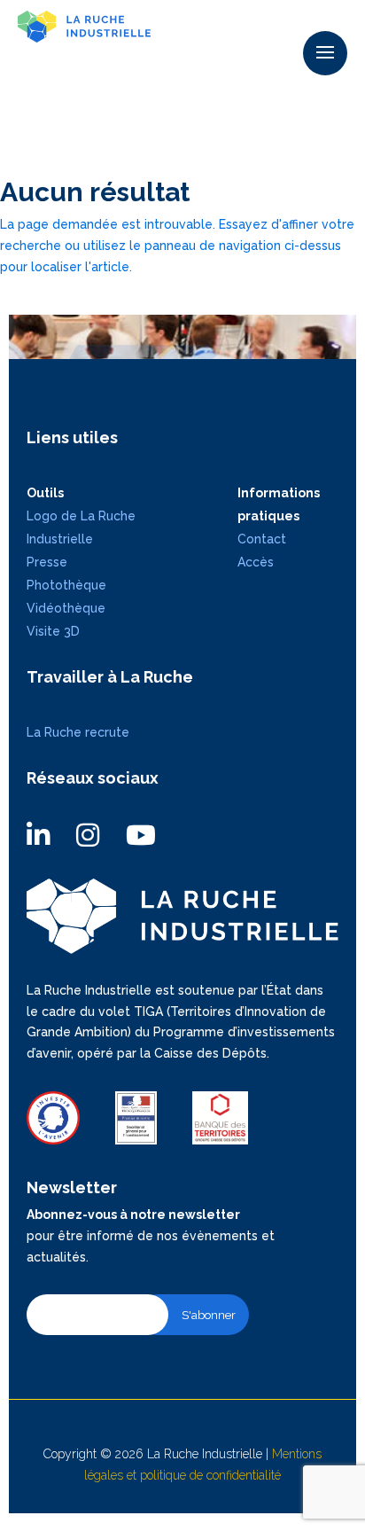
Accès (255, 562)
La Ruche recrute (78, 732)
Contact (261, 539)
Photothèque (66, 585)
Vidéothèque (66, 608)
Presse (47, 562)
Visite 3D (53, 631)
